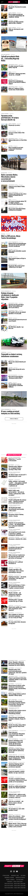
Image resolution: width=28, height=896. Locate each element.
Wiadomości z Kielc (15, 875)
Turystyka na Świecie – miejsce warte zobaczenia (14, 887)
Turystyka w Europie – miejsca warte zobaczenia (14, 885)
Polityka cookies (19, 879)
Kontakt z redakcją (10, 879)
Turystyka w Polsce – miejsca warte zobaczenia (14, 883)
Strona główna (6, 875)
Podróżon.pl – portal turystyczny (14, 881)
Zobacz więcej (14, 418)
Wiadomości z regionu (9, 877)
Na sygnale (23, 875)
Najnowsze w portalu (20, 877)
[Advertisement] (14, 438)
